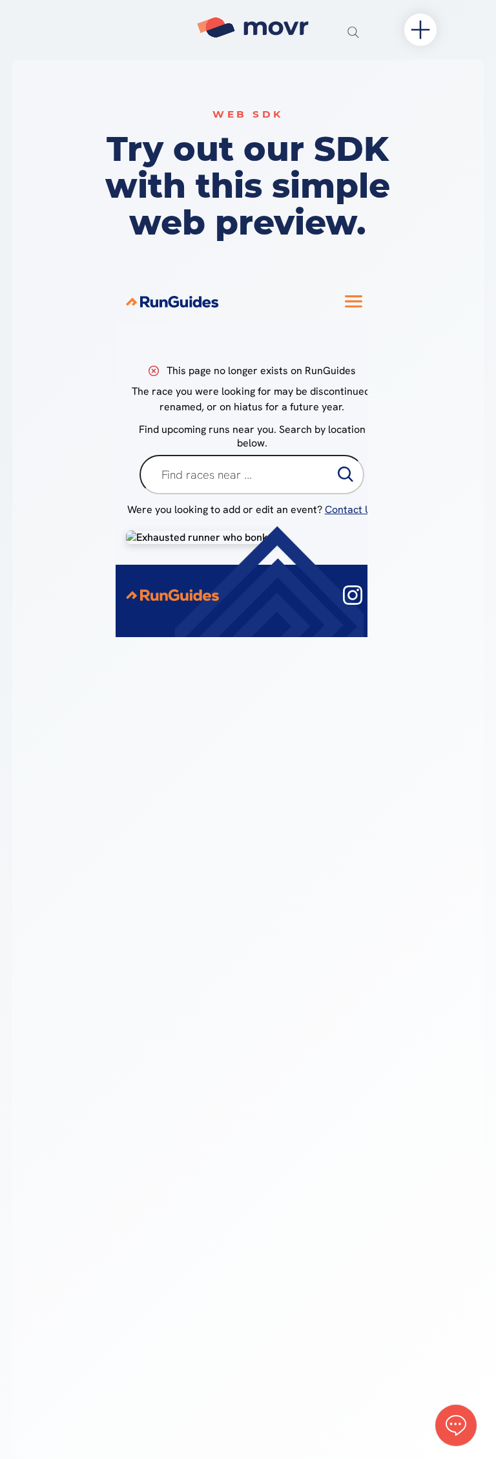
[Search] (353, 32)
